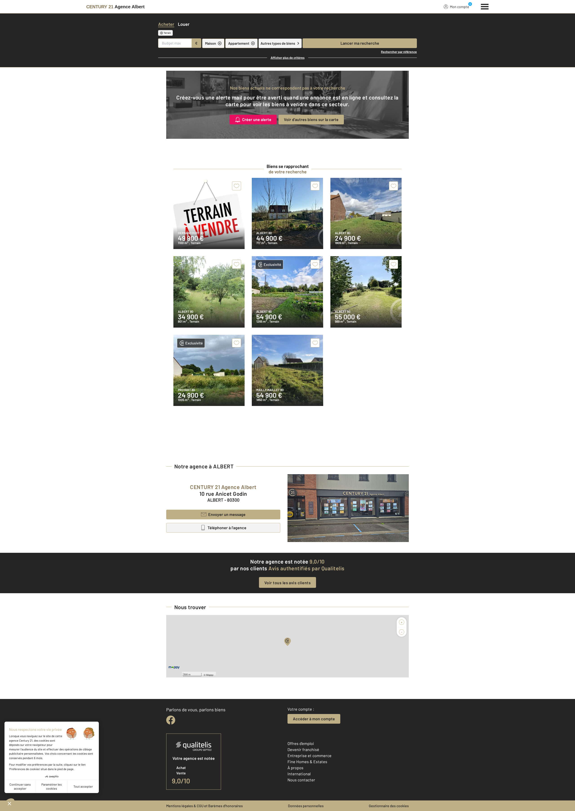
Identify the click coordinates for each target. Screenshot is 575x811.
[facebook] (170, 720)
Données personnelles (306, 806)
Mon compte (459, 6)
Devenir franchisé (303, 749)
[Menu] (485, 6)
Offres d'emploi (301, 743)
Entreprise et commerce (310, 755)
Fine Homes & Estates (307, 761)
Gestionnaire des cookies (389, 806)
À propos (295, 767)
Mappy (210, 675)
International (299, 773)
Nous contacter (301, 779)
